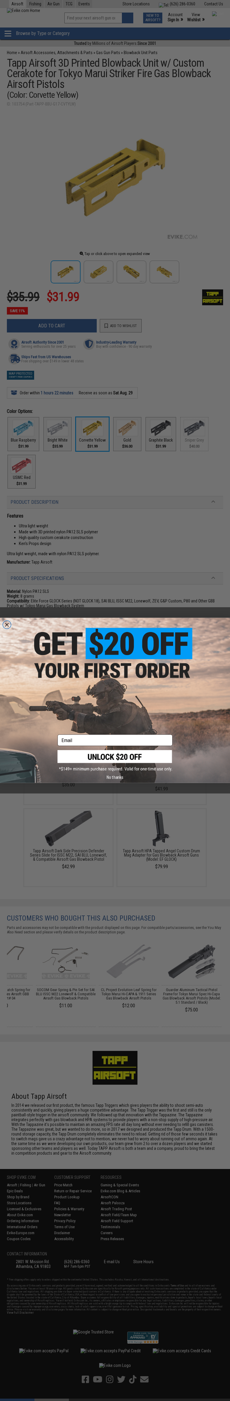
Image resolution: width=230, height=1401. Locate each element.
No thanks (115, 777)
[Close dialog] (7, 625)
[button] (115, 761)
